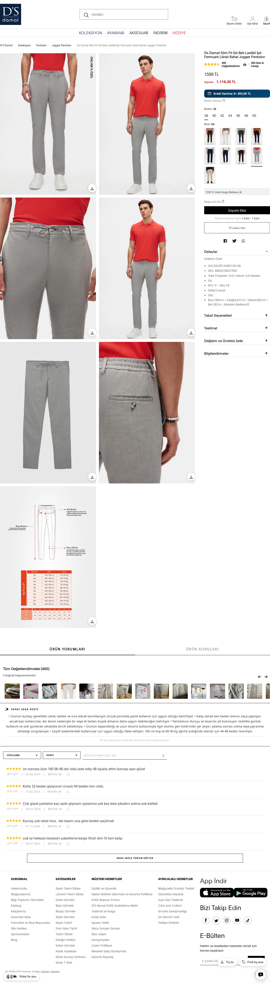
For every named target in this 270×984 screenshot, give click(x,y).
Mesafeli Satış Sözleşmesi (109, 951)
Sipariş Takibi (100, 922)
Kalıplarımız (18, 911)
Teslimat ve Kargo (104, 911)
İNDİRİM (160, 32)
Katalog (16, 905)
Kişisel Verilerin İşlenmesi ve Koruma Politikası (122, 894)
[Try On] (92, 188)
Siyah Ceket (64, 922)
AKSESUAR (138, 32)
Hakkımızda (19, 888)
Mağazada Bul (212, 201)
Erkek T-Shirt (64, 962)
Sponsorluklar (20, 934)
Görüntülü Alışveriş (170, 894)
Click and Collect (170, 905)
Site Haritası (19, 928)
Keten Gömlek (65, 945)
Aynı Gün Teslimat (170, 900)
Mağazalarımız (21, 894)
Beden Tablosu (213, 100)
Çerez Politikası (102, 945)
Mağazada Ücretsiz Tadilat (176, 888)
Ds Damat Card (168, 917)
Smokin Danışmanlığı (172, 911)
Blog (14, 940)
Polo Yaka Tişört (66, 928)
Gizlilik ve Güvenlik (104, 888)
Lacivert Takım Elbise (70, 894)
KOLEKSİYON (90, 32)
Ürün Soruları (202, 649)
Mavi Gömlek (65, 905)
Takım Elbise (64, 934)
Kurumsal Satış (21, 917)
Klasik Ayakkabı (66, 951)
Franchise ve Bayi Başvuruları (30, 922)
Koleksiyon (24, 45)
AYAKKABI (115, 32)
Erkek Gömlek (65, 900)
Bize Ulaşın (99, 934)
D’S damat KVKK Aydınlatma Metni (115, 905)
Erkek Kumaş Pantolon (71, 957)
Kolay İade (99, 917)
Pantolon (41, 45)
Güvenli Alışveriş (102, 957)
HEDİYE (179, 32)
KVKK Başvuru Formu (106, 900)
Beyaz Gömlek (66, 911)
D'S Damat (6, 45)
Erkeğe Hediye (65, 940)
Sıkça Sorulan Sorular (106, 928)
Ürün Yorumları (67, 649)
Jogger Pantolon (61, 45)
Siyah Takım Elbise (68, 888)
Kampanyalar (100, 940)
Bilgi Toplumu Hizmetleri (27, 900)
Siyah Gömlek (65, 917)
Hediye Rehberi (168, 922)
